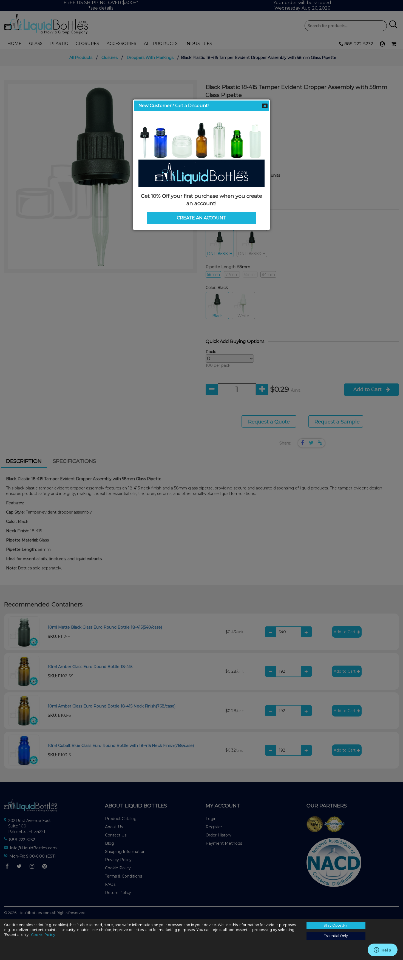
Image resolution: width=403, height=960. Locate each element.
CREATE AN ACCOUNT (201, 217)
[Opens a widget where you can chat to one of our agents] (382, 950)
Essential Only (336, 936)
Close (265, 106)
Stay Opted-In (335, 925)
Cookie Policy (43, 935)
